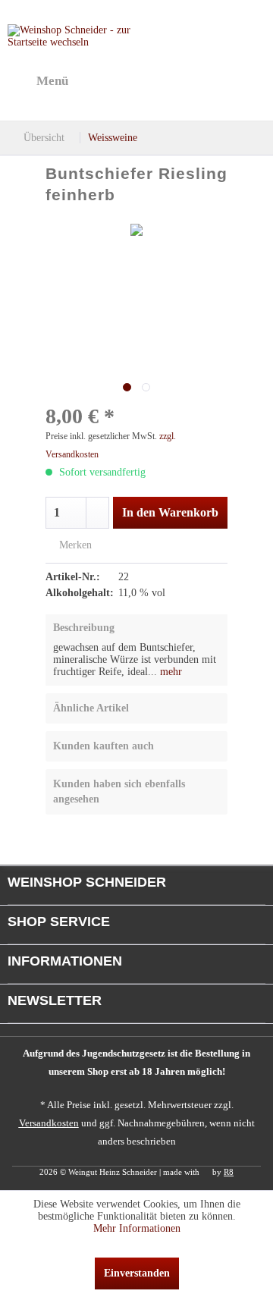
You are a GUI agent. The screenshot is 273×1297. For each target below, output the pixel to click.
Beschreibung (84, 627)
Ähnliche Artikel (91, 708)
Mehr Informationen (136, 1228)
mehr (169, 671)
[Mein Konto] (211, 81)
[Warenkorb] (249, 81)
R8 (229, 1171)
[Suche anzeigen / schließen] (137, 81)
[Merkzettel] (174, 81)
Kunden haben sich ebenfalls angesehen (119, 791)
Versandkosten (49, 1123)
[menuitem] (38, 81)
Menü (52, 81)
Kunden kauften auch (103, 746)
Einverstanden (137, 1273)
